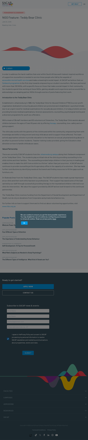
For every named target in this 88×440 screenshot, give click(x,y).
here (54, 219)
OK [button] (24, 223)
